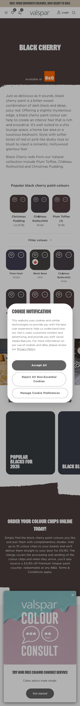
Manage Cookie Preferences (40, 393)
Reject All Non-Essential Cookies (39, 379)
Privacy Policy (26, 349)
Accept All (39, 365)
